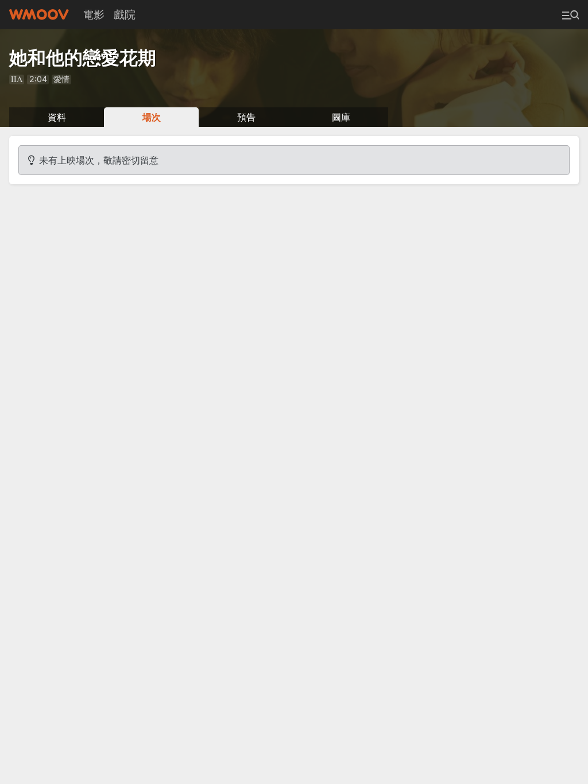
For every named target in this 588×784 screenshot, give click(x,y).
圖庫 (341, 117)
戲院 (125, 14)
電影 (94, 14)
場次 (151, 117)
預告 (246, 117)
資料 (57, 117)
